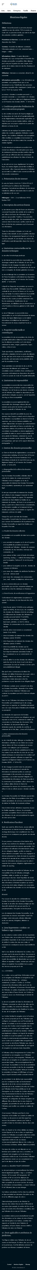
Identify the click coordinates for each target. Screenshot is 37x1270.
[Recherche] (33, 4)
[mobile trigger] (3, 4)
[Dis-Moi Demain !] (13, 4)
